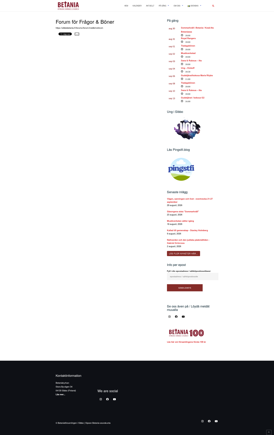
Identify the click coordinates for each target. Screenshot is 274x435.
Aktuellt (150, 5)
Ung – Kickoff (188, 67)
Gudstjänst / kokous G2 (192, 97)
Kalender (137, 5)
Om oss (177, 5)
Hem (126, 5)
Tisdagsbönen (188, 45)
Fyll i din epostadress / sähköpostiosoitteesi (188, 271)
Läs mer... (60, 394)
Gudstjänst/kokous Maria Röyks (197, 75)
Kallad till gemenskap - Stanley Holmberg (187, 230)
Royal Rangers (188, 38)
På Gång (162, 5)
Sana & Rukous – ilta (191, 60)
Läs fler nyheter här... (183, 253)
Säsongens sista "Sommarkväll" (183, 211)
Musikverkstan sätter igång (180, 220)
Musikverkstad (188, 53)
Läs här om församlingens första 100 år (186, 341)
